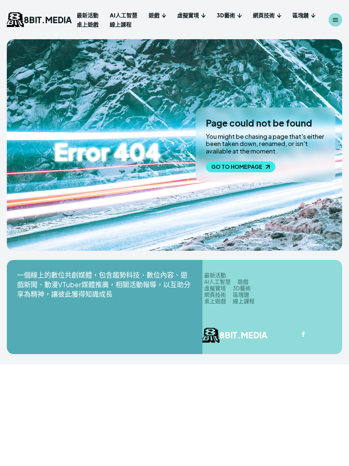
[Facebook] (303, 335)
